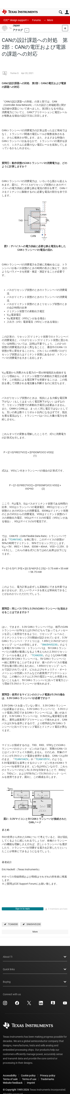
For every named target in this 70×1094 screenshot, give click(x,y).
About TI (7, 956)
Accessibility (10, 1075)
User (67, 12)
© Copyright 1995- (16, 1089)
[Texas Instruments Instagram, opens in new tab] (5, 1004)
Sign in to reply (22, 908)
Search (60, 12)
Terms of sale (10, 1079)
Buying (7, 981)
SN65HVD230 (49, 644)
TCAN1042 (15, 539)
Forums (36, 20)
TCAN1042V (21, 759)
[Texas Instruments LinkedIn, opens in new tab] (41, 1004)
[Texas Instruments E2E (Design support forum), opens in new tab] (53, 1004)
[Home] (20, 11)
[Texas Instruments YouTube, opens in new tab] (65, 1004)
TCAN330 (37, 655)
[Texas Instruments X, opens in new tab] (29, 1004)
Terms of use (29, 1079)
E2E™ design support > (16, 20)
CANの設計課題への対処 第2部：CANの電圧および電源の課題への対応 (35, 47)
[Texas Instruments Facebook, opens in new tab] (17, 1004)
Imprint (31, 1082)
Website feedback (12, 1082)
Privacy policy (47, 1075)
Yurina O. (14, 73)
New (65, 28)
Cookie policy (28, 1075)
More (50, 20)
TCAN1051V (43, 759)
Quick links (9, 969)
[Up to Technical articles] (10, 28)
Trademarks (47, 1079)
